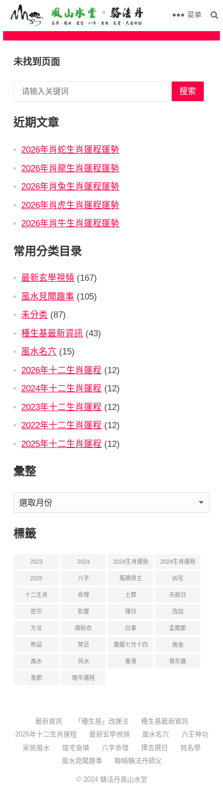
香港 (130, 661)
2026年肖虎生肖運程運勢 (70, 205)
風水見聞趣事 (47, 296)
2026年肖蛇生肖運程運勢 (70, 149)
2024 (83, 561)
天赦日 (177, 595)
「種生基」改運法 (102, 721)
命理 (83, 595)
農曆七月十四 (131, 645)
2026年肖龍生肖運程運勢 (70, 168)
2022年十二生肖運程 (61, 425)
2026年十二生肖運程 (61, 370)
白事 (130, 628)
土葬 (130, 595)
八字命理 (115, 748)
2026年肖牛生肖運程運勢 (70, 223)
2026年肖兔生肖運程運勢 (70, 186)
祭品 (36, 645)
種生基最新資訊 (52, 333)
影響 (83, 611)
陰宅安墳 (75, 748)
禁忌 (83, 645)
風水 (36, 661)
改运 (178, 611)
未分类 (34, 314)
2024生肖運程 (178, 561)
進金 (178, 645)
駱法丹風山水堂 (123, 779)
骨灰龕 (177, 661)
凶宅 (178, 578)
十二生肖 (36, 595)
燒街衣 (83, 628)
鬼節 (36, 678)
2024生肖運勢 (130, 561)
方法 (36, 628)
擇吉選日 (154, 748)
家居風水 (36, 748)
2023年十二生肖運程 (61, 407)
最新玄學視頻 (47, 277)
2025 (36, 578)
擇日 (130, 611)
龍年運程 (83, 678)
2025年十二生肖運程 (61, 443)
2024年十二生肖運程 (61, 388)
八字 (83, 578)
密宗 (36, 611)
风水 (83, 661)
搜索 (187, 91)
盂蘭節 (177, 628)
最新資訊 (48, 721)
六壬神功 (195, 734)
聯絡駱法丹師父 (138, 761)
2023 (36, 561)
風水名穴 (39, 351)
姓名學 (190, 748)
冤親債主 (130, 578)
